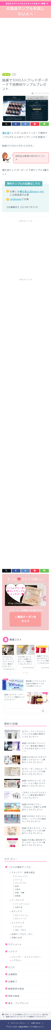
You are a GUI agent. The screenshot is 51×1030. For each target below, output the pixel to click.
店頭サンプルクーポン (22, 934)
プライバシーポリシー (18, 1023)
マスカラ (18, 927)
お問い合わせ (36, 1023)
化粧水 (18, 889)
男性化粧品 (14, 995)
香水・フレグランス (18, 1003)
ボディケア (16, 911)
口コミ (11, 967)
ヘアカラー (16, 960)
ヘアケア (12, 951)
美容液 (18, 896)
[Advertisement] (25, 45)
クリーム (18, 879)
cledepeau (16, 199)
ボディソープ (20, 918)
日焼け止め (16, 937)
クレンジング (20, 883)
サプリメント (15, 944)
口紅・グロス (20, 930)
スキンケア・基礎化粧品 (23, 872)
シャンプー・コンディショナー (26, 957)
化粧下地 (6, 74)
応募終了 (12, 981)
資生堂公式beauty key (32, 191)
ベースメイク (17, 900)
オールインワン (21, 876)
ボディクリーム (21, 915)
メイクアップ (17, 922)
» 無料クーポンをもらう (25, 619)
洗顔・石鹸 (19, 892)
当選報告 (12, 974)
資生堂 (5, 132)
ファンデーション (22, 904)
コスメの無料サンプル (19, 867)
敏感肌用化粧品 (16, 988)
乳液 (17, 886)
